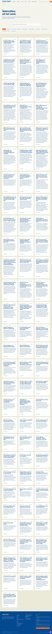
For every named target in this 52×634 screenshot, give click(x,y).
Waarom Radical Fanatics (20, 619)
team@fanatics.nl (28, 618)
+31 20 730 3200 (28, 619)
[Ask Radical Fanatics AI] (45, 1)
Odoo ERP (18, 615)
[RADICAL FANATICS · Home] (6, 2)
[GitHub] (39, 632)
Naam (36, 615)
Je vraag (37, 622)
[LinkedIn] (38, 632)
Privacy (42, 632)
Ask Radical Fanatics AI (20, 623)
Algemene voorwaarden (47, 632)
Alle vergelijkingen (19, 624)
